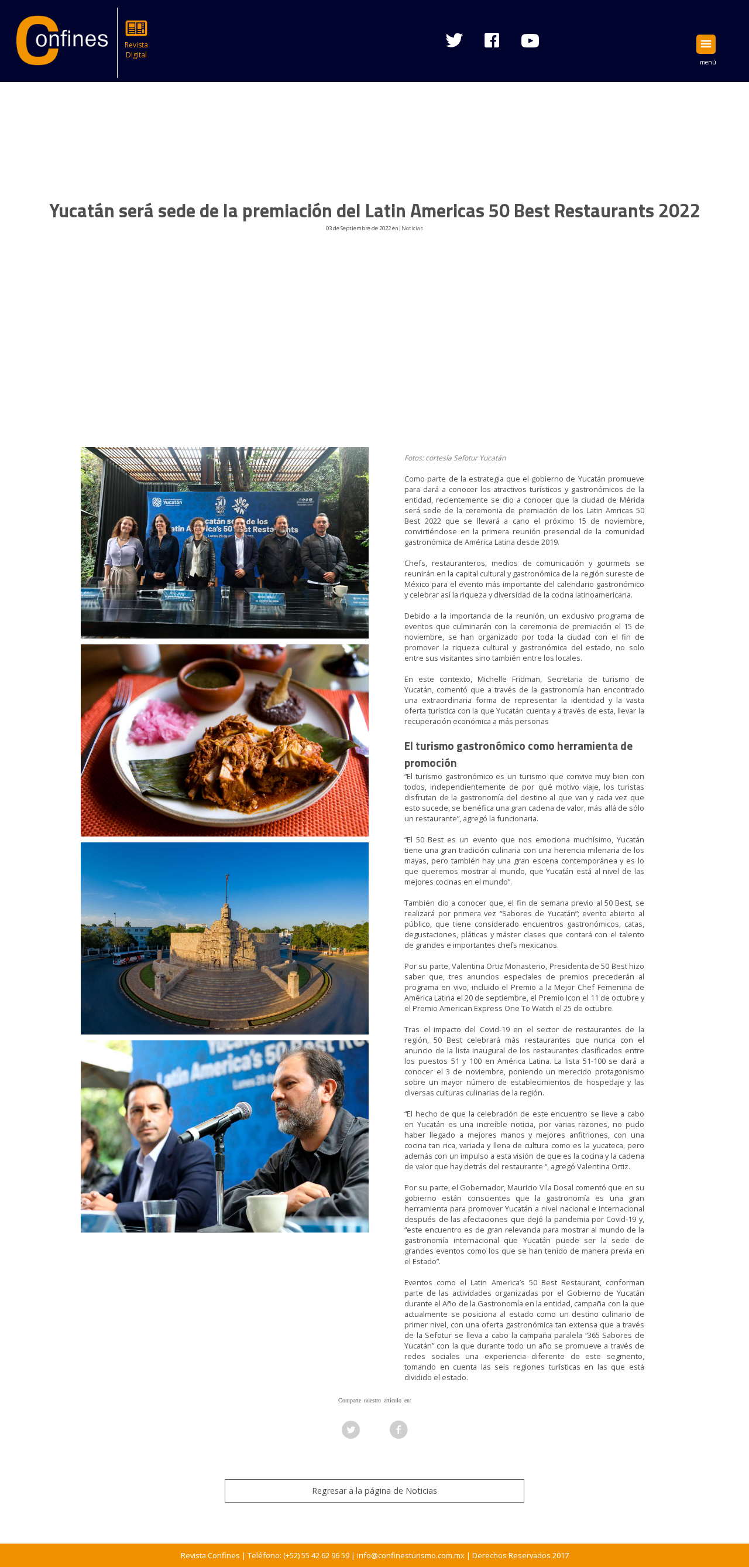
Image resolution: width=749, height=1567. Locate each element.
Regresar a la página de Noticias (374, 1490)
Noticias (412, 228)
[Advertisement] (374, 356)
